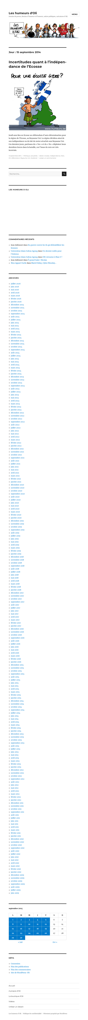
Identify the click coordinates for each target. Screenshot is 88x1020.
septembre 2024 (18, 350)
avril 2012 (15, 791)
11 (37, 924)
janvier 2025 (16, 338)
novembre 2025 (17, 308)
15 (13, 929)
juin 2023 (15, 395)
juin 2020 (15, 503)
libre (62, 156)
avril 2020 (15, 509)
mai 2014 (14, 719)
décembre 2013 (17, 734)
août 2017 (15, 605)
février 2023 (16, 407)
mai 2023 (15, 398)
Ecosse (47, 156)
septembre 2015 (17, 674)
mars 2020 (15, 512)
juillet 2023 (15, 392)
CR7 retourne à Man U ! (52, 257)
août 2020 (15, 497)
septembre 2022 (18, 422)
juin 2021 (15, 467)
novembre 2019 (17, 524)
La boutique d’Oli (16, 996)
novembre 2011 (17, 806)
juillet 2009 (16, 890)
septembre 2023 (18, 386)
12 (46, 924)
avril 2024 (15, 365)
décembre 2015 (17, 665)
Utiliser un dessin (16, 1007)
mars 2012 (15, 794)
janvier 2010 (16, 872)
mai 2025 (15, 326)
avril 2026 (15, 293)
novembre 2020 (17, 488)
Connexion (15, 964)
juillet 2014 (15, 713)
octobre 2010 (16, 845)
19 (46, 929)
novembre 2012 (17, 773)
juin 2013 (14, 752)
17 (29, 929)
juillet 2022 (15, 428)
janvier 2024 (16, 374)
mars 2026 (15, 296)
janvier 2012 (16, 800)
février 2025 (16, 335)
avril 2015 (15, 689)
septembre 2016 (17, 638)
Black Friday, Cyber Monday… (43, 263)
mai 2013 (14, 755)
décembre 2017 (17, 593)
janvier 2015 (16, 698)
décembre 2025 (17, 305)
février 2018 (16, 587)
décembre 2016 (17, 629)
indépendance (55, 156)
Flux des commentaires (21, 970)
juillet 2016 (15, 644)
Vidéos (11, 1001)
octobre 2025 (16, 311)
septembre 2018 (17, 566)
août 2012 (15, 782)
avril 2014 (15, 722)
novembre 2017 (17, 596)
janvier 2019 (16, 554)
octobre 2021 (16, 455)
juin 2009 (15, 893)
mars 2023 (15, 404)
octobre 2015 (16, 671)
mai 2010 (14, 860)
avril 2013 (15, 758)
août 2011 (15, 815)
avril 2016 (15, 653)
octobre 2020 (16, 491)
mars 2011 (15, 830)
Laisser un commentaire (47, 158)
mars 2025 (15, 332)
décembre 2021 (17, 449)
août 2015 (15, 677)
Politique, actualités (30, 156)
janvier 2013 (16, 767)
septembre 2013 (17, 743)
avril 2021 (15, 473)
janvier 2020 (16, 518)
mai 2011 (14, 824)
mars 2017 (15, 620)
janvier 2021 (16, 482)
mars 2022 (15, 440)
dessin (41, 156)
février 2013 (16, 764)
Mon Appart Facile (18, 263)
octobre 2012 (16, 776)
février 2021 (16, 479)
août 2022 (15, 425)
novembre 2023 (17, 380)
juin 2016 (15, 647)
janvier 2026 (16, 302)
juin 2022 (15, 431)
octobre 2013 (16, 740)
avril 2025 (15, 329)
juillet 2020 (15, 500)
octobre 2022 (16, 419)
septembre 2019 (17, 530)
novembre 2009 (17, 878)
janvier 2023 (16, 410)
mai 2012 (14, 788)
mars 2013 (15, 761)
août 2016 (15, 641)
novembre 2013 (17, 737)
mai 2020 (15, 506)
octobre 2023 (16, 383)
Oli (10, 158)
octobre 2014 (16, 707)
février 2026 (16, 299)
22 (13, 933)
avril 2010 (15, 863)
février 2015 (16, 695)
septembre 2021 (17, 458)
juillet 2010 (15, 854)
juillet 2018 (15, 572)
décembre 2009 (17, 875)
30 (21, 938)
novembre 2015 (17, 668)
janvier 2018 (16, 590)
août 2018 (15, 569)
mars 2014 (15, 725)
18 (38, 929)
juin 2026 (15, 287)
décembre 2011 (17, 803)
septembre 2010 (17, 848)
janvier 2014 (16, 731)
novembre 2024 (17, 344)
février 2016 (16, 659)
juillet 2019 (15, 536)
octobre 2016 (16, 635)
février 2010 (16, 869)
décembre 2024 (17, 341)
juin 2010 (15, 857)
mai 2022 (15, 434)
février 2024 (16, 371)
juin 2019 (15, 539)
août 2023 (15, 389)
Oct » (55, 942)
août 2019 (15, 533)
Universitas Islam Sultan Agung (24, 251)
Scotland (34, 158)
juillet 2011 (15, 818)
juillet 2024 (15, 356)
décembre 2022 (17, 413)
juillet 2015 (15, 680)
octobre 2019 (16, 527)
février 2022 (16, 443)
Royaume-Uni (25, 158)
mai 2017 (14, 614)
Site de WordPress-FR (20, 973)
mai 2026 (15, 290)
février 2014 (16, 728)
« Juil (20, 942)
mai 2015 (14, 686)
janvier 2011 (16, 836)
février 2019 (16, 551)
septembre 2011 (17, 812)
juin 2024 (15, 359)
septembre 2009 (18, 884)
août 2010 (15, 851)
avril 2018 (15, 581)
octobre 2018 (16, 563)
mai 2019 (15, 542)
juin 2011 (14, 821)
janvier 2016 (16, 662)
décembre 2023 (17, 377)
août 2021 (15, 461)
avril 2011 (15, 827)
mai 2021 (14, 470)
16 (21, 929)
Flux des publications (20, 967)
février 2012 (16, 797)
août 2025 (15, 317)
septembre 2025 (18, 314)
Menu (75, 14)
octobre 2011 (16, 809)
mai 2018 (14, 578)
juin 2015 (15, 683)
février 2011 (15, 833)
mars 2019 (15, 548)
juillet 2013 (15, 749)
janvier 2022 (16, 446)
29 (13, 938)
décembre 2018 (17, 557)
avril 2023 (15, 401)
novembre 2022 (17, 416)
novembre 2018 (17, 560)
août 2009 (15, 887)
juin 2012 (15, 785)
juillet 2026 (16, 284)
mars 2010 (15, 866)
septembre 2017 (17, 602)
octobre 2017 (16, 599)
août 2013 (15, 746)
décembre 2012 (17, 770)
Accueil (12, 986)
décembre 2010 (17, 839)
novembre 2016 (17, 632)
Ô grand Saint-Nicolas (37, 260)
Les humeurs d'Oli (23, 13)
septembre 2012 (17, 779)
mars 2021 (15, 476)
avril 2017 (15, 617)
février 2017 (16, 623)
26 (46, 933)
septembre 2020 (18, 494)
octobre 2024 (16, 347)
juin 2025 (15, 323)
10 (29, 924)
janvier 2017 (16, 626)
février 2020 (16, 515)
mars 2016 (15, 656)
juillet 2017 (15, 608)
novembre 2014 (17, 704)
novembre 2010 (17, 842)
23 (21, 933)
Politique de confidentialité (32, 1014)
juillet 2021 (15, 464)
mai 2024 (15, 362)
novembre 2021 (17, 452)
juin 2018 (15, 575)
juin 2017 (14, 611)
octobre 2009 (16, 881)
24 (29, 933)
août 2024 (15, 353)
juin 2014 (15, 716)
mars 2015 (15, 692)
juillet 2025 (15, 320)
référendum (15, 158)
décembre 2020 (17, 485)
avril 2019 (15, 545)
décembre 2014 (17, 701)
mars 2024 (15, 368)
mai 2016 (15, 650)
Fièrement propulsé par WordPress (55, 1014)
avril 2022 (15, 437)
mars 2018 (15, 584)
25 (37, 933)
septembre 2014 (17, 710)
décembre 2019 (17, 521)
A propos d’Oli (14, 991)
